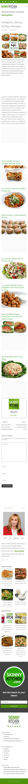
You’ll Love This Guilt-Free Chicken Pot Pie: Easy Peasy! (7, 583)
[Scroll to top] (23, 771)
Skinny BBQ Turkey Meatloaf (11, 767)
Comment (5, 444)
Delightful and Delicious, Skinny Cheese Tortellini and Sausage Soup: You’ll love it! (21, 652)
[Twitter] (11, 1)
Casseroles (7, 751)
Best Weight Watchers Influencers (13, 741)
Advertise (6, 736)
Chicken (6, 753)
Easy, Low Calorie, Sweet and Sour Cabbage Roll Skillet (7, 426)
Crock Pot (6, 755)
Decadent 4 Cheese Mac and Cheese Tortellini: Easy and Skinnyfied (20, 627)
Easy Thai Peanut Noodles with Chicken (14, 771)
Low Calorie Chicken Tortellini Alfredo (14, 773)
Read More (5, 559)
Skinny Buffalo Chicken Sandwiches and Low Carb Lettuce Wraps (12, 316)
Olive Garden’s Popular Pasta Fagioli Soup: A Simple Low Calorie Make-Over (7, 651)
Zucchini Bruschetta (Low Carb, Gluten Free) (21, 426)
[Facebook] (3, 1)
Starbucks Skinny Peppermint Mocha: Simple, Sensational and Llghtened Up (7, 628)
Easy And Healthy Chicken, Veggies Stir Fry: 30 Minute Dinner (7, 604)
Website (4, 480)
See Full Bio (13, 415)
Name (4, 466)
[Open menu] (27, 6)
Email (4, 473)
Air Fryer (6, 757)
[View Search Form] (25, 1)
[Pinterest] (5, 1)
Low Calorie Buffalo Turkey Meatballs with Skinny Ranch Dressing (13, 287)
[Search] (22, 508)
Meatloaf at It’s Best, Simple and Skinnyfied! (20, 582)
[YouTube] (13, 1)
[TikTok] (16, 1)
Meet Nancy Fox (8, 734)
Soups (5, 759)
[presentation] (7, 574)
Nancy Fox (5, 30)
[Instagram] (8, 1)
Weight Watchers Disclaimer (11, 738)
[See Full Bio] (17, 415)
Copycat (6, 748)
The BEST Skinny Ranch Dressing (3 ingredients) (20, 603)
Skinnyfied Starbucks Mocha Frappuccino (15, 769)
